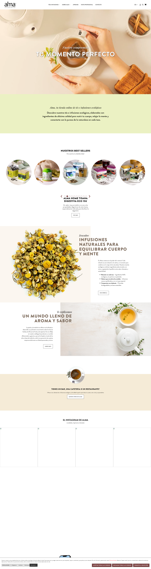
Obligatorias (14, 565)
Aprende (75, 5)
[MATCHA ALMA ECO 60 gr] (132, 172)
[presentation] (62, 196)
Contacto (98, 5)
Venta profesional (87, 5)
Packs (75, 6)
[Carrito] (145, 4)
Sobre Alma (65, 5)
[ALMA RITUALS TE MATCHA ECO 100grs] (19, 172)
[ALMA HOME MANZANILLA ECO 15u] (104, 172)
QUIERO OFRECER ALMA (75, 397)
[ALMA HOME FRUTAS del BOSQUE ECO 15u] (75, 172)
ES (135, 4)
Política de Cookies (112, 560)
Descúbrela (103, 293)
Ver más (18, 215)
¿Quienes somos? (76, 6)
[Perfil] (140, 4)
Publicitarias (27, 565)
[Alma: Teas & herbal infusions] (10, 5)
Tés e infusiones (53, 5)
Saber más (48, 346)
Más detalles (33, 565)
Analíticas (20, 565)
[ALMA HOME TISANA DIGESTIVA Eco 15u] (47, 172)
